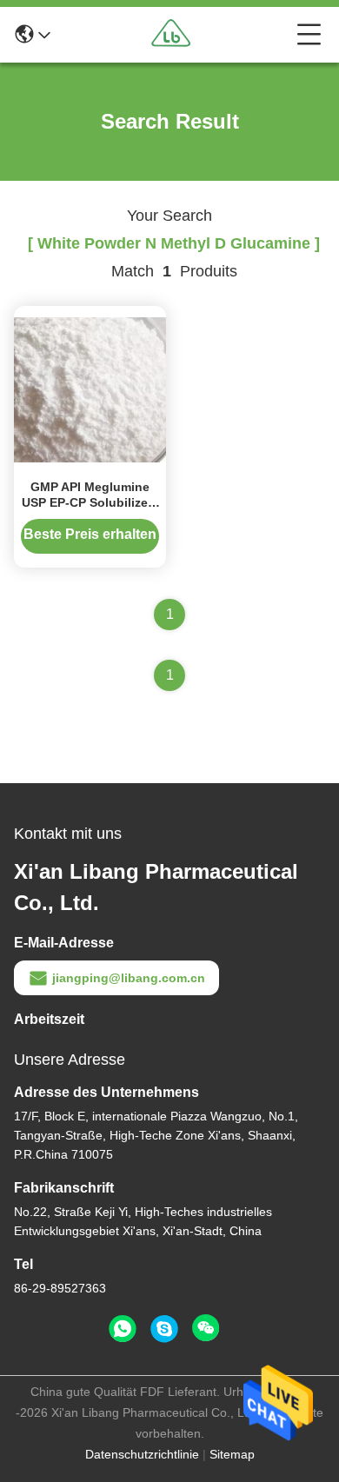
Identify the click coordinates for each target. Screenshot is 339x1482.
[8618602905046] (122, 1329)
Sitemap (232, 1454)
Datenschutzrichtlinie (142, 1454)
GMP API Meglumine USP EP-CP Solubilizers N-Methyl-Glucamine (90, 502)
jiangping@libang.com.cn (128, 978)
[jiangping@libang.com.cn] (164, 1329)
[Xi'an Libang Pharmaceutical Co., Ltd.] (173, 34)
